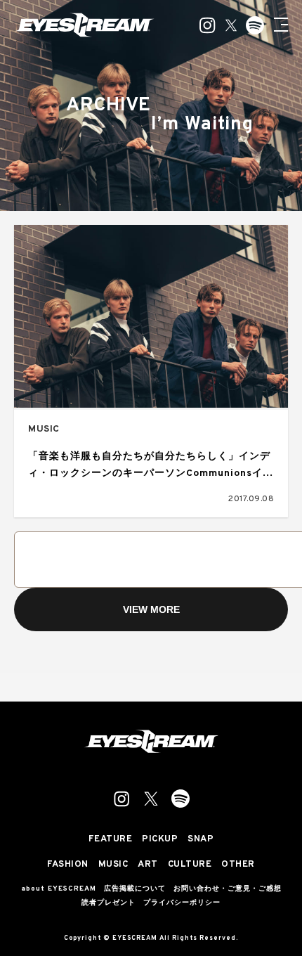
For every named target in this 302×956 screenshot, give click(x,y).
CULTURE (190, 865)
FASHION (67, 865)
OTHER (238, 865)
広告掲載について (135, 889)
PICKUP (160, 839)
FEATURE (110, 839)
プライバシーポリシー (182, 903)
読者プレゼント (108, 903)
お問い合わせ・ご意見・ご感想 (227, 889)
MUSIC (44, 429)
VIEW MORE (151, 609)
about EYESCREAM (58, 889)
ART (148, 865)
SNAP (201, 839)
